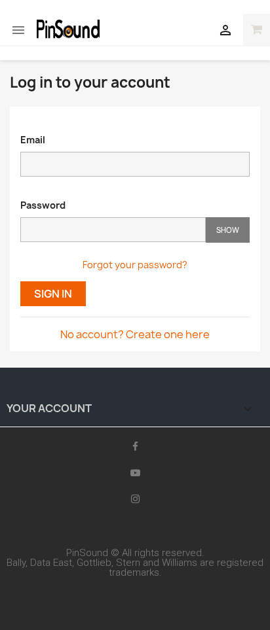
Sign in (53, 294)
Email (32, 139)
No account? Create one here (135, 334)
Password (43, 205)
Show (227, 230)
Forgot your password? (135, 264)
